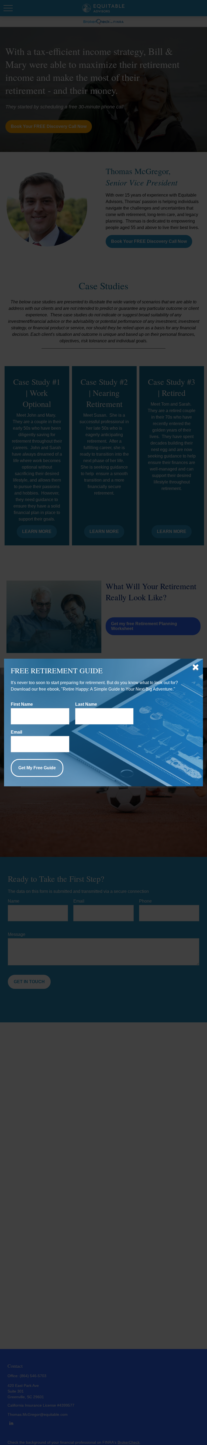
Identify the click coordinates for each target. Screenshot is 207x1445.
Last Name (86, 704)
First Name (22, 704)
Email (16, 732)
